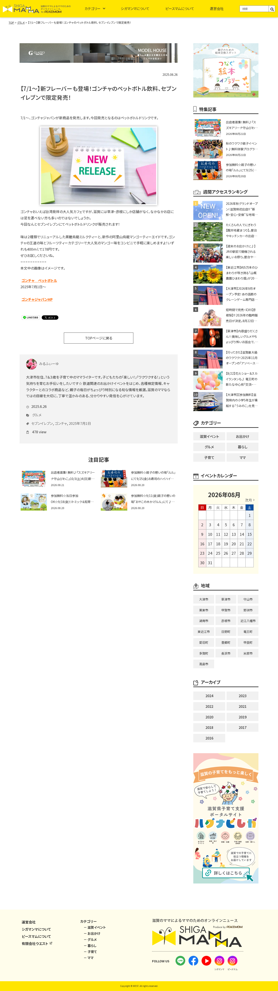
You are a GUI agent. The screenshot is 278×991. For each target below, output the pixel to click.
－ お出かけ (92, 933)
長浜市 (225, 653)
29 (249, 553)
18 (218, 543)
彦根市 (225, 621)
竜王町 (248, 631)
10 (210, 534)
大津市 (203, 599)
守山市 (248, 599)
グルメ (36, 414)
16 (202, 543)
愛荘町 (203, 642)
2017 (243, 727)
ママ (243, 457)
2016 (209, 738)
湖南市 (203, 621)
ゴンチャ (61, 423)
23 (202, 553)
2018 (209, 727)
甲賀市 (225, 610)
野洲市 (248, 610)
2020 (209, 717)
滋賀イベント (209, 436)
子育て (209, 457)
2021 (243, 706)
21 (242, 543)
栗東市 (203, 610)
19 (226, 543)
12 (226, 534)
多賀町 (203, 653)
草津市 (225, 599)
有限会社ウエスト (35, 943)
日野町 (225, 631)
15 (249, 534)
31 (210, 562)
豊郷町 (225, 642)
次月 (248, 500)
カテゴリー (92, 8)
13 (234, 534)
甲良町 (248, 642)
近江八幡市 (248, 621)
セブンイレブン (42, 423)
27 (234, 553)
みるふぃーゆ (49, 363)
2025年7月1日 (80, 423)
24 (210, 553)
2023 (243, 695)
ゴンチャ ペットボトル (39, 280)
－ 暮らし (90, 945)
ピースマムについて (179, 8)
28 (242, 553)
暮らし (242, 446)
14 (242, 534)
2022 (209, 706)
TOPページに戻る (98, 338)
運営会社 (217, 8)
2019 (243, 717)
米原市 (248, 653)
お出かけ (242, 436)
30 (202, 562)
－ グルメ (90, 939)
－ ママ (89, 957)
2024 (209, 695)
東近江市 (204, 631)
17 (210, 543)
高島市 (203, 664)
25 (218, 553)
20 (234, 543)
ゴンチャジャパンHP (37, 299)
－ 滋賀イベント (95, 927)
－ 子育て (90, 951)
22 (249, 543)
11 (218, 534)
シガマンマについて (135, 8)
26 (226, 553)
